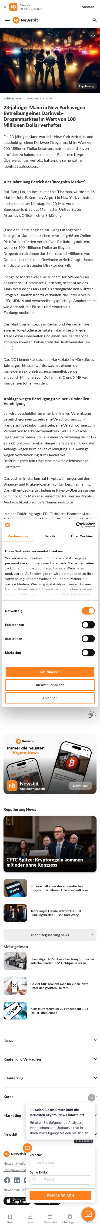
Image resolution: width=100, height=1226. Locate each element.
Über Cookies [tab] (82, 536)
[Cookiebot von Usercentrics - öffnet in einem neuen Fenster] (74, 525)
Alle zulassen (50, 672)
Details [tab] (50, 536)
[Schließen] (4, 7)
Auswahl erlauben (50, 685)
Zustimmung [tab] (18, 536)
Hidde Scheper (12, 98)
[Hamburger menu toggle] (7, 20)
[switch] (88, 624)
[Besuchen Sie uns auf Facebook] (7, 1180)
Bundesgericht (15, 209)
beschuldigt (27, 413)
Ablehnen (50, 698)
